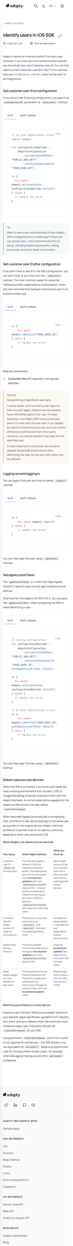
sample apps (18, 241)
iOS (5, 1146)
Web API (8, 1211)
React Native (11, 1160)
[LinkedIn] (15, 1105)
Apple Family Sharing (59, 956)
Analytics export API (16, 1218)
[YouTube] (33, 1105)
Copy (58, 133)
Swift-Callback (28, 115)
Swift (10, 115)
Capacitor (9, 1187)
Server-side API (13, 1204)
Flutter (7, 1166)
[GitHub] (24, 1105)
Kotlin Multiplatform (16, 1180)
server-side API (31, 74)
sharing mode (60, 978)
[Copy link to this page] (60, 36)
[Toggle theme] (43, 6)
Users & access (14, 23)
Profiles (53, 70)
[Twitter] (6, 1105)
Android (8, 1153)
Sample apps (11, 1128)
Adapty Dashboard (15, 1236)
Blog (6, 1242)
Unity (6, 1173)
